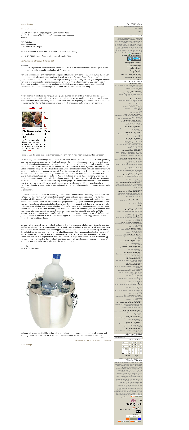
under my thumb (135, 76)
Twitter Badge (125, 55)
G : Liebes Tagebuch (134, 91)
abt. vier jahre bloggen (29, 29)
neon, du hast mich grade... (132, 310)
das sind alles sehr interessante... (129, 270)
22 (132, 351)
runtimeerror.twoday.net (133, 62)
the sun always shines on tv (131, 74)
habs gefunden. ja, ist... (133, 216)
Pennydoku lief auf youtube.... (131, 222)
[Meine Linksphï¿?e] (136, 424)
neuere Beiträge (27, 24)
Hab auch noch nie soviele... (131, 246)
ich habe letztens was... (133, 169)
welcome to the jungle (133, 77)
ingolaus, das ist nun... (133, 163)
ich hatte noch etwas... (133, 258)
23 (135, 351)
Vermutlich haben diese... (132, 120)
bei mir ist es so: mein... (133, 240)
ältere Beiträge (26, 345)
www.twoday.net (135, 79)
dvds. (139, 205)
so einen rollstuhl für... (133, 264)
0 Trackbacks (106, 340)
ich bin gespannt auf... (133, 328)
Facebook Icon (136, 55)
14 (129, 349)
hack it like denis (135, 68)
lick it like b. (137, 73)
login (139, 31)
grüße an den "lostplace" (132, 114)
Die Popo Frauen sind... (133, 143)
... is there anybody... (134, 105)
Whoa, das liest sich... (133, 322)
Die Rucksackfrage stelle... (132, 175)
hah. (139, 109)
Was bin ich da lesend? (133, 138)
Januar (127, 355)
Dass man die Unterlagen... (132, 252)
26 (123, 353)
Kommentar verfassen (94, 340)
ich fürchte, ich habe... (133, 228)
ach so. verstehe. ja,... (133, 283)
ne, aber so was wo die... (132, 289)
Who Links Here (125, 409)
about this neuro (135, 64)
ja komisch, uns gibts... (133, 132)
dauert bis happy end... (133, 316)
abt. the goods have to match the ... (129, 191)
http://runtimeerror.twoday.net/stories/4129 (37, 61)
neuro (98, 338)
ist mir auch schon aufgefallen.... (130, 158)
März (136, 355)
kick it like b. (137, 71)
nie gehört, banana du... (133, 126)
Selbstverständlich (135, 99)
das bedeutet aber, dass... (132, 295)
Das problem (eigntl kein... (132, 234)
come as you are (135, 65)
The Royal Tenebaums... (133, 210)
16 (135, 349)
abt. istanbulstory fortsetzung (131, 150)
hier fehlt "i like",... (135, 199)
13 (126, 349)
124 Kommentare (80, 340)
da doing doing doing (134, 67)
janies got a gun (135, 70)
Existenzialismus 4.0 (134, 83)
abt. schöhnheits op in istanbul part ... (128, 182)
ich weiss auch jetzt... (134, 277)
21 (129, 351)
